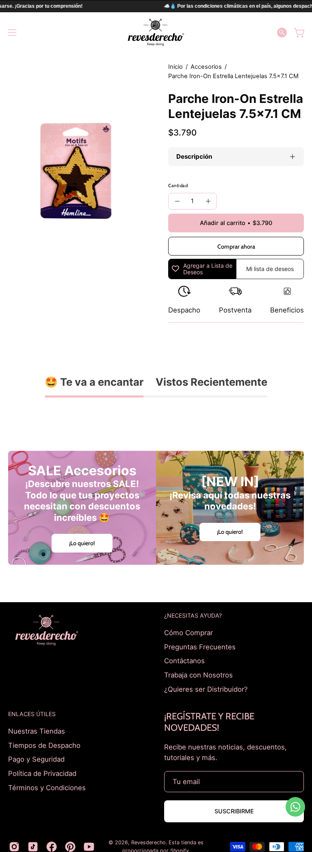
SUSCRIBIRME (234, 811)
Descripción (194, 156)
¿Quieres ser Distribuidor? (206, 689)
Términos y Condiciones (47, 787)
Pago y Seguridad (36, 759)
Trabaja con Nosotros (198, 675)
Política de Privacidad (42, 773)
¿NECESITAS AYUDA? (193, 615)
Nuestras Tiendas (36, 731)
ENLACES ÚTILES (32, 713)
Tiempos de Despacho (44, 745)
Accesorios (206, 66)
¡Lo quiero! (82, 543)
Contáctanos (184, 661)
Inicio (175, 66)
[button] (282, 32)
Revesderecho (148, 842)
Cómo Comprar (188, 633)
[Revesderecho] (156, 32)
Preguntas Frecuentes (200, 646)
